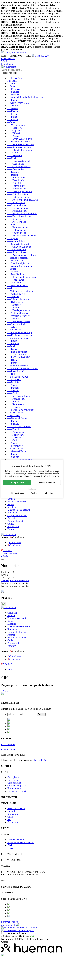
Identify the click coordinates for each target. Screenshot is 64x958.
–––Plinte (12, 116)
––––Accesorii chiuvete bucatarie (23, 255)
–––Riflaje (12, 374)
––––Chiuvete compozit (19, 246)
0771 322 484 (8, 749)
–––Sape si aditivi (16, 324)
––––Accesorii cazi (16, 169)
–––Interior (12, 340)
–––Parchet (12, 100)
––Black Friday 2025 (17, 376)
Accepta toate (17, 482)
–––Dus (11, 224)
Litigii (10, 848)
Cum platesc (13, 777)
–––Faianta (12, 111)
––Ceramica (13, 105)
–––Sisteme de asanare (18, 313)
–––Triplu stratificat (17, 354)
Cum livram (13, 780)
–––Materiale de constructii (20, 410)
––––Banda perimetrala (18, 310)
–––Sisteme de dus (16, 205)
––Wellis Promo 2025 (18, 103)
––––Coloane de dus (17, 208)
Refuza (32, 489)
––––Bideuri (13, 133)
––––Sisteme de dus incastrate (22, 213)
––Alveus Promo (15, 412)
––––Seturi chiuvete (17, 252)
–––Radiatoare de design (19, 332)
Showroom (12, 814)
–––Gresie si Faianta (17, 418)
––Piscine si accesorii (17, 257)
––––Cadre (12, 152)
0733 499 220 (42, 55)
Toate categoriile (15, 78)
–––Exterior (13, 343)
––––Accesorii (14, 155)
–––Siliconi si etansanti (18, 299)
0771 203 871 (40, 760)
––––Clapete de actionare (19, 150)
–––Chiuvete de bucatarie (19, 244)
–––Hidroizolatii (15, 302)
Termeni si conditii (16, 839)
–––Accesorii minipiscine (19, 266)
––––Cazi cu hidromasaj (19, 166)
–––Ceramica (14, 89)
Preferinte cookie (9, 696)
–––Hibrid (12, 360)
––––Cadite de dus (16, 233)
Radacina (12, 80)
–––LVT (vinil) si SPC (18, 357)
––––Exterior (13, 304)
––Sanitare (12, 122)
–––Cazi (11, 158)
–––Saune (12, 385)
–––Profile (12, 119)
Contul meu (7, 64)
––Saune (11, 269)
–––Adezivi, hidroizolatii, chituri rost (25, 97)
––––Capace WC (15, 130)
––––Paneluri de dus (17, 210)
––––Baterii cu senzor (18, 197)
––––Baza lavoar (15, 280)
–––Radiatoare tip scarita (19, 335)
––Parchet (12, 346)
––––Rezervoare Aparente (20, 147)
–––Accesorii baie (16, 241)
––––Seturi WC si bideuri (19, 139)
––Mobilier (12, 271)
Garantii (11, 811)
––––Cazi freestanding (18, 161)
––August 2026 (15, 448)
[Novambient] (8, 607)
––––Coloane (14, 282)
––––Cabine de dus (16, 230)
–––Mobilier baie (15, 274)
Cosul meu (14, 545)
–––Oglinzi (12, 238)
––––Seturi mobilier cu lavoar (22, 277)
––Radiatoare (14, 329)
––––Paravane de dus (17, 227)
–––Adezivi (13, 296)
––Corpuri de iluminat (18, 338)
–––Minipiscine (15, 260)
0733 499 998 (8, 744)
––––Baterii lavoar (16, 177)
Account (5, 537)
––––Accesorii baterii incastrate (22, 199)
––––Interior (13, 307)
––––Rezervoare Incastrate (20, 144)
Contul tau (12, 822)
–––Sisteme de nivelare (18, 321)
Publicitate (48, 493)
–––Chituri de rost (16, 293)
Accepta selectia (47, 482)
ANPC (10, 845)
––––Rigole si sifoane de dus (21, 235)
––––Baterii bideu (16, 186)
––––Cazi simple (15, 163)
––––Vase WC (14, 127)
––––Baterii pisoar (16, 188)
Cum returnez (14, 782)
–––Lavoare (13, 172)
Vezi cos (5, 580)
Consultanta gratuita (17, 791)
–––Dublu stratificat (17, 351)
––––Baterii (13, 401)
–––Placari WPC (15, 371)
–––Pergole (13, 288)
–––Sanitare (13, 91)
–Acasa (11, 83)
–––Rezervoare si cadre (18, 141)
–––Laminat (13, 349)
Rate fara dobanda (16, 808)
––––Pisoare (13, 136)
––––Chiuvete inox (16, 249)
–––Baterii (12, 174)
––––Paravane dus (16, 398)
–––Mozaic (12, 114)
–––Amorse (13, 318)
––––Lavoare (14, 407)
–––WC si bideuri (16, 125)
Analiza (34, 493)
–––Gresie (12, 108)
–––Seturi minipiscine (18, 263)
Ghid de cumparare (16, 785)
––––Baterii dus (15, 183)
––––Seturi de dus (16, 219)
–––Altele (12, 327)
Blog (9, 819)
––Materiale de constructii (20, 291)
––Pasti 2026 (13, 415)
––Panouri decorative (17, 365)
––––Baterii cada (15, 180)
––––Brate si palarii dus (19, 216)
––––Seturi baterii (16, 202)
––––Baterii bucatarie (17, 194)
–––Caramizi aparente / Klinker (22, 368)
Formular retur (14, 788)
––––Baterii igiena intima (19, 191)
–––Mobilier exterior (17, 285)
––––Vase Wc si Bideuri (19, 396)
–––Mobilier (13, 94)
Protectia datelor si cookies (20, 842)
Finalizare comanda (19, 580)
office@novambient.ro (15, 52)
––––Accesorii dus (16, 221)
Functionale (19, 493)
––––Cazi (12, 393)
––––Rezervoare (15, 404)
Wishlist (5, 61)
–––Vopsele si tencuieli (18, 316)
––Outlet (11, 86)
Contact (11, 816)
